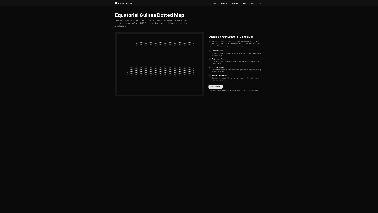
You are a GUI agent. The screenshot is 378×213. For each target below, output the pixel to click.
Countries (224, 3)
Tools (252, 3)
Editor (214, 3)
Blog (260, 3)
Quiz (244, 3)
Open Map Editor (215, 87)
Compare (235, 3)
